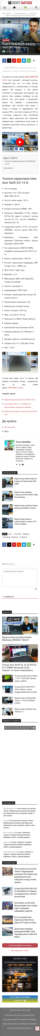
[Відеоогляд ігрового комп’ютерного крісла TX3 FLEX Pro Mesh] (7, 523)
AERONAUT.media (15, 387)
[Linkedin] (18, 728)
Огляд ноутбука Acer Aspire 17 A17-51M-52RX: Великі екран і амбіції (26, 678)
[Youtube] (23, 464)
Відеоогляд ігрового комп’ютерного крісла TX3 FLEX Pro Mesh (25, 521)
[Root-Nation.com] (20, 2)
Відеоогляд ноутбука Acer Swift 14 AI (19, 399)
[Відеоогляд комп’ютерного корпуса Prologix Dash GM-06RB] (7, 482)
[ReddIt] (19, 60)
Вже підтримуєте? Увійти (20, 950)
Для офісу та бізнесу (10, 537)
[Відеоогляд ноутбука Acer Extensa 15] (7, 711)
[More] (34, 60)
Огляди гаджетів (20, 13)
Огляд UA (23, 537)
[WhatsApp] (29, 60)
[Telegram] (24, 60)
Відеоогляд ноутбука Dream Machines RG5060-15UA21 (17, 638)
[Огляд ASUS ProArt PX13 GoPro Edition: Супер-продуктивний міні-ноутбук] (7, 689)
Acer (10, 534)
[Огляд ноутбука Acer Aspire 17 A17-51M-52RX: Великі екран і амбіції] (7, 678)
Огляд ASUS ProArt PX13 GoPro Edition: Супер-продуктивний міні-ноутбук (26, 689)
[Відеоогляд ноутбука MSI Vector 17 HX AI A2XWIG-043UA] (7, 700)
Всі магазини (9, 427)
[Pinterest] (14, 60)
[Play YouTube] (20, 142)
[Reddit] (22, 728)
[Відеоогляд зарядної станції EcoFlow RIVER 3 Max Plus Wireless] (7, 496)
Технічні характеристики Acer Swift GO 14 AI (20, 162)
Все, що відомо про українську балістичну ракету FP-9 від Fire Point (25, 920)
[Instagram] (19, 464)
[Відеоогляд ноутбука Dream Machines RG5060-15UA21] (7, 509)
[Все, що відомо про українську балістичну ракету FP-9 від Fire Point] (7, 920)
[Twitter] (10, 728)
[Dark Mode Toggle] (37, 1028)
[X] (9, 60)
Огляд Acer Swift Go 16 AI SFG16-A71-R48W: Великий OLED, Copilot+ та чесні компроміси (19, 668)
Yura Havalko (23, 442)
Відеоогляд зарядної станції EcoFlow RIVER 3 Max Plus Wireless (26, 494)
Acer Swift (17, 534)
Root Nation (6, 13)
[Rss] (6, 728)
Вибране (26, 534)
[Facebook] (4, 60)
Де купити (9, 168)
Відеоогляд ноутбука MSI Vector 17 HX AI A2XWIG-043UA (25, 700)
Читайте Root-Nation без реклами (20, 945)
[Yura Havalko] (9, 452)
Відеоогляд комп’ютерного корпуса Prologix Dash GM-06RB (25, 481)
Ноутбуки (33, 13)
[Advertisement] (20, 765)
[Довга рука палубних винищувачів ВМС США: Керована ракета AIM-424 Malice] (7, 931)
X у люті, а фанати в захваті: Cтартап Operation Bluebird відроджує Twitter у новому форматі (16, 835)
